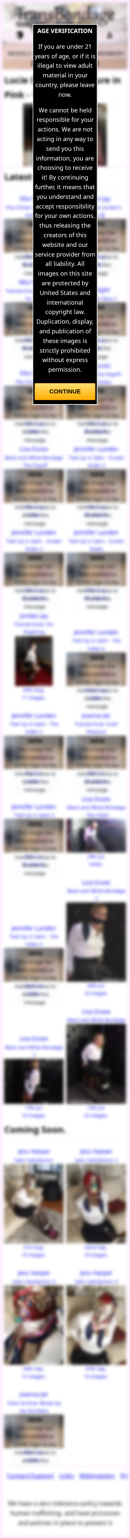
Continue (65, 391)
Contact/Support (30, 1476)
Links (66, 1476)
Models (20, 53)
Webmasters (97, 1476)
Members (110, 53)
